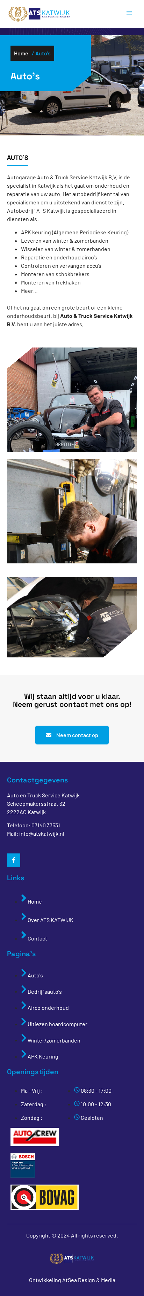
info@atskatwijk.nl (41, 833)
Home (21, 53)
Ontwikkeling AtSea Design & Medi (71, 1280)
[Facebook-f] (13, 860)
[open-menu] (126, 13)
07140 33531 (45, 825)
